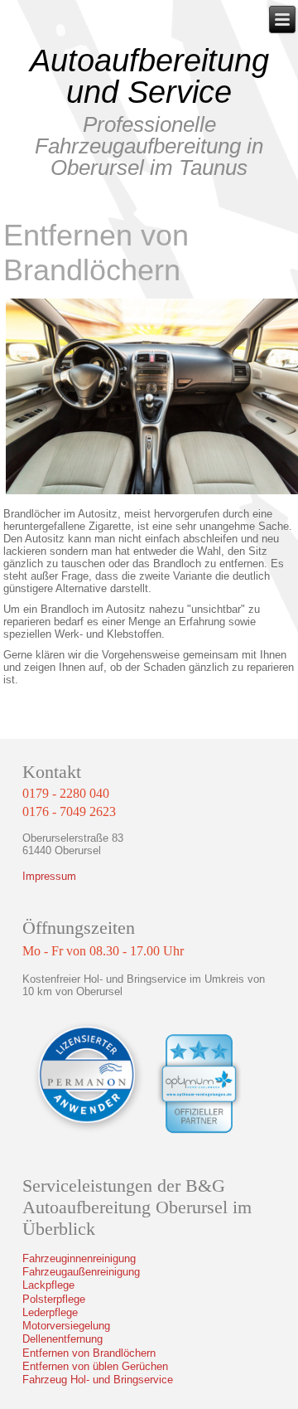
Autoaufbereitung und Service (149, 76)
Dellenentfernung (62, 1339)
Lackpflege (48, 1285)
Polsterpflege (53, 1299)
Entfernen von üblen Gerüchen (95, 1366)
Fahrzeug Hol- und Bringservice (97, 1379)
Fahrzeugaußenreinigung (81, 1272)
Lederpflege (50, 1312)
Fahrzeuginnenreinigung (79, 1258)
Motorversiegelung (66, 1325)
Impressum (49, 876)
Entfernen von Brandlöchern (89, 1353)
